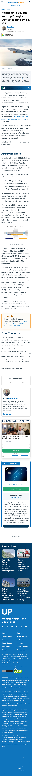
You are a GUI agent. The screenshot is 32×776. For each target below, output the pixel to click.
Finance (19, 633)
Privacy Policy (6, 654)
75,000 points (16, 497)
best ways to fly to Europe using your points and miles (15, 323)
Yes (9, 382)
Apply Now (17, 489)
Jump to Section (7, 68)
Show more (15, 526)
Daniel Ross (10, 27)
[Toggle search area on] (30, 2)
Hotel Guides (7, 643)
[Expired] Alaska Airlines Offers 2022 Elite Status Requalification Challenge (23, 594)
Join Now (16, 450)
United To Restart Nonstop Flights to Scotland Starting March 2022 (8, 566)
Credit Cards (7, 637)
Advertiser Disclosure (16, 5)
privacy (11, 453)
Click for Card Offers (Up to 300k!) (14, 88)
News (8, 9)
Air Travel (20, 640)
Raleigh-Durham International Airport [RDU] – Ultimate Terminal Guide (8, 594)
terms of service (24, 455)
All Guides (16, 654)
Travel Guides (22, 637)
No (23, 382)
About (4, 650)
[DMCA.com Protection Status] (7, 671)
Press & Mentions (18, 659)
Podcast (20, 643)
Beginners (6, 646)
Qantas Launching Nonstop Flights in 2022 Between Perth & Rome (23, 565)
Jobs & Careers (22, 646)
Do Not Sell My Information (11, 663)
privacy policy (15, 455)
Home (3, 9)
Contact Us (21, 650)
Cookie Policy (6, 659)
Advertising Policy (20, 79)
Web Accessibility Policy (19, 656)
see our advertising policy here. (18, 728)
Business (5, 640)
